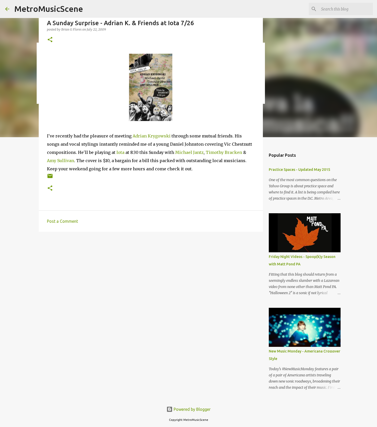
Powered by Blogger (192, 409)
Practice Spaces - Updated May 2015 (299, 170)
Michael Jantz (189, 152)
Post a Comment (62, 221)
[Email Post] (50, 178)
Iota (120, 152)
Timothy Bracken (224, 152)
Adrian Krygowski (152, 135)
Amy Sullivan (60, 160)
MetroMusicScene (48, 8)
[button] (50, 39)
